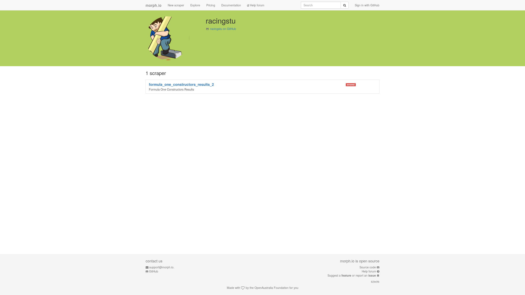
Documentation (231, 5)
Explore (195, 5)
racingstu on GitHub (223, 29)
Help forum (256, 5)
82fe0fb (375, 281)
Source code (368, 267)
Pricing (210, 5)
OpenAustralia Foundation (272, 288)
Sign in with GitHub (367, 5)
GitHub (153, 271)
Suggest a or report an (352, 275)
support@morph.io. (161, 267)
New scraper (176, 5)
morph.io (154, 5)
